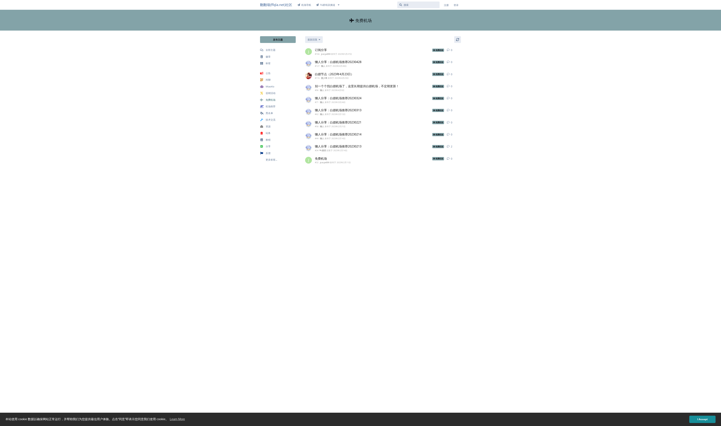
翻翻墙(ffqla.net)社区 (276, 4)
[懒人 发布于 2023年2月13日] (308, 148)
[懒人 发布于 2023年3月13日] (308, 111)
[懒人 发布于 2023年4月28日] (308, 63)
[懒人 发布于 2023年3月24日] (308, 99)
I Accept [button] (702, 419)
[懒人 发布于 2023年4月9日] (308, 87)
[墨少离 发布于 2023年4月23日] (308, 75)
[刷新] (457, 39)
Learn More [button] (177, 419)
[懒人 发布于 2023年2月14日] (308, 136)
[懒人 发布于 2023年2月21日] (308, 124)
